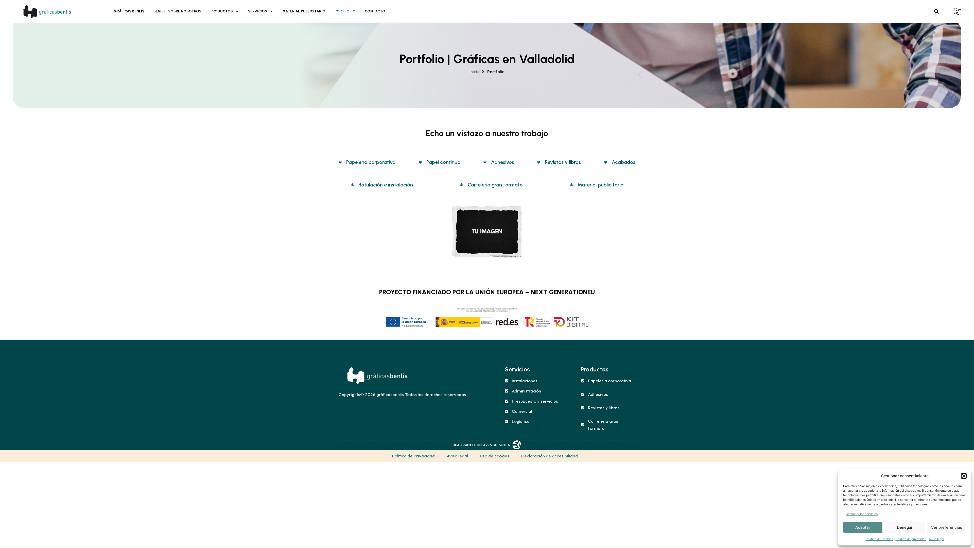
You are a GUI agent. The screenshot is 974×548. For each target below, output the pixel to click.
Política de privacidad (911, 539)
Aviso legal (936, 539)
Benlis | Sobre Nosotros (177, 11)
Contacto (375, 11)
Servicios (257, 11)
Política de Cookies (879, 539)
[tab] (367, 162)
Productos (222, 11)
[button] (963, 475)
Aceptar (862, 527)
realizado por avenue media (481, 445)
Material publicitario (303, 11)
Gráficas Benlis (129, 11)
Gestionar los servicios (862, 514)
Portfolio (345, 11)
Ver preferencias (946, 527)
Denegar (905, 527)
